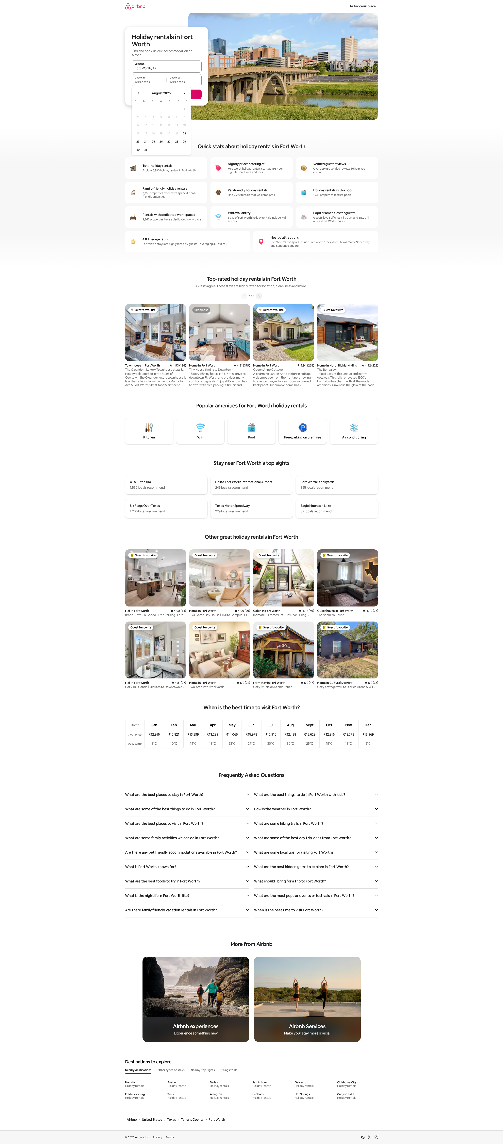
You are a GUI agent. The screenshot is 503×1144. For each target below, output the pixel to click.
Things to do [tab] (229, 1070)
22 (184, 133)
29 (184, 141)
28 (176, 141)
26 (161, 141)
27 (169, 141)
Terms (170, 1137)
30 (138, 149)
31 (145, 149)
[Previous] (244, 296)
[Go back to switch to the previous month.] (138, 93)
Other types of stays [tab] (171, 1070)
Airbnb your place (363, 6)
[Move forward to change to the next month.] (184, 93)
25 (153, 141)
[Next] (259, 296)
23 (138, 141)
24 (145, 141)
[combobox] (166, 68)
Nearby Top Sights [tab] (203, 1070)
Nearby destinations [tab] (138, 1070)
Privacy (157, 1137)
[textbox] (149, 82)
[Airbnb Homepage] (135, 6)
